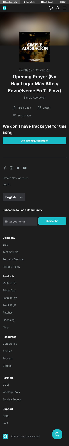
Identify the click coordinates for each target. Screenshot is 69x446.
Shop (6, 327)
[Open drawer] (64, 8)
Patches (8, 312)
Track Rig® (9, 305)
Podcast (8, 358)
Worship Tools (11, 392)
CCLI (6, 384)
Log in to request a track (34, 140)
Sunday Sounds (12, 399)
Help (5, 415)
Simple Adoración (34, 97)
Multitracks (9, 283)
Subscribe (52, 220)
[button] (5, 168)
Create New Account (15, 178)
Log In (6, 184)
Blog (5, 244)
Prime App (9, 290)
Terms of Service (13, 259)
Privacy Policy (11, 266)
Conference (10, 343)
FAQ (5, 423)
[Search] (58, 8)
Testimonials (10, 252)
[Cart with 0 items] (51, 8)
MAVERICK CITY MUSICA (34, 70)
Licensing (8, 320)
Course (7, 365)
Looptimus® (10, 297)
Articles (7, 351)
